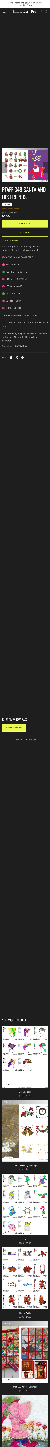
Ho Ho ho (25, 1239)
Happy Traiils (25, 1313)
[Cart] (47, 11)
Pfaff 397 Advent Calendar (25, 1387)
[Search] (42, 11)
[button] (4, 167)
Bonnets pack (25, 1092)
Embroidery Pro (24, 11)
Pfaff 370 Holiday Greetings (25, 1165)
